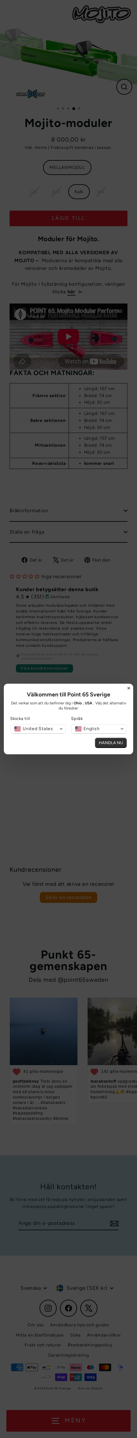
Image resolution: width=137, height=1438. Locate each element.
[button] (38, 729)
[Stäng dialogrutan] (129, 688)
